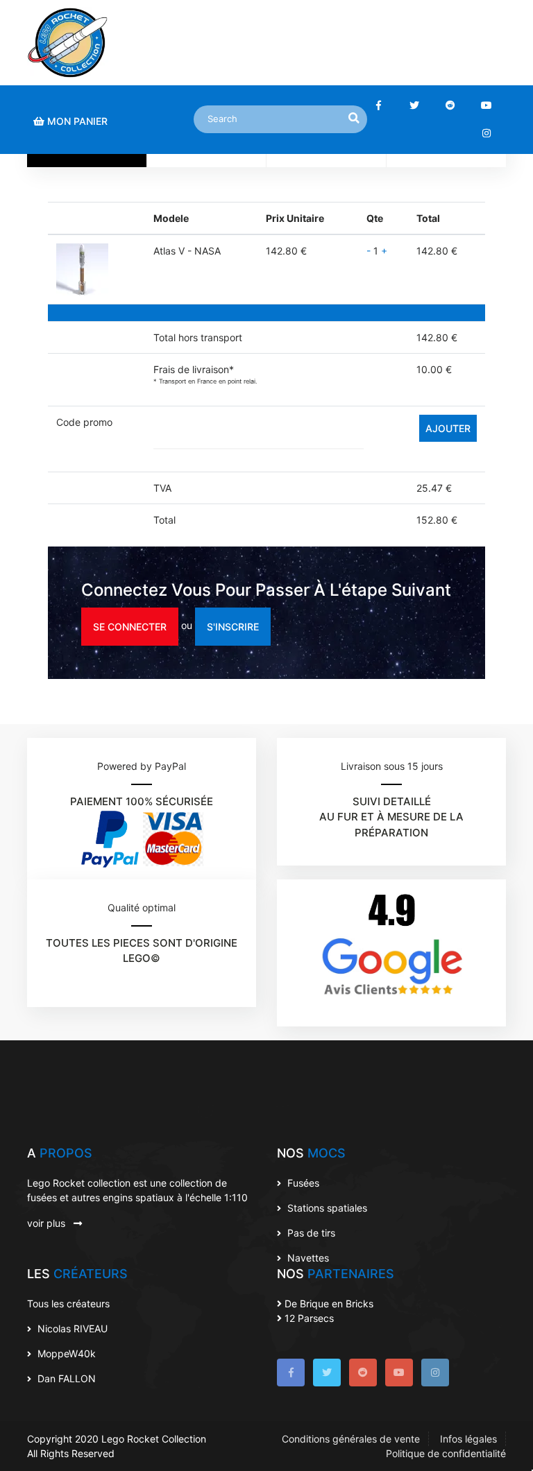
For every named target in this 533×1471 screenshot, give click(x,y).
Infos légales (468, 1439)
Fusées (302, 1183)
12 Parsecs (308, 1318)
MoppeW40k (65, 1353)
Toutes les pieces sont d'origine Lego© (141, 950)
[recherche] (354, 118)
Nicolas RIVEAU (71, 1328)
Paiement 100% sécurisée (141, 801)
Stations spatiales (326, 1208)
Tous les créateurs (68, 1303)
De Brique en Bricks (327, 1303)
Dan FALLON (65, 1378)
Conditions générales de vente (351, 1439)
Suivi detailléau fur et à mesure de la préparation (391, 817)
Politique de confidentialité (446, 1453)
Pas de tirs (310, 1233)
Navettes (307, 1258)
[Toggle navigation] (486, 43)
